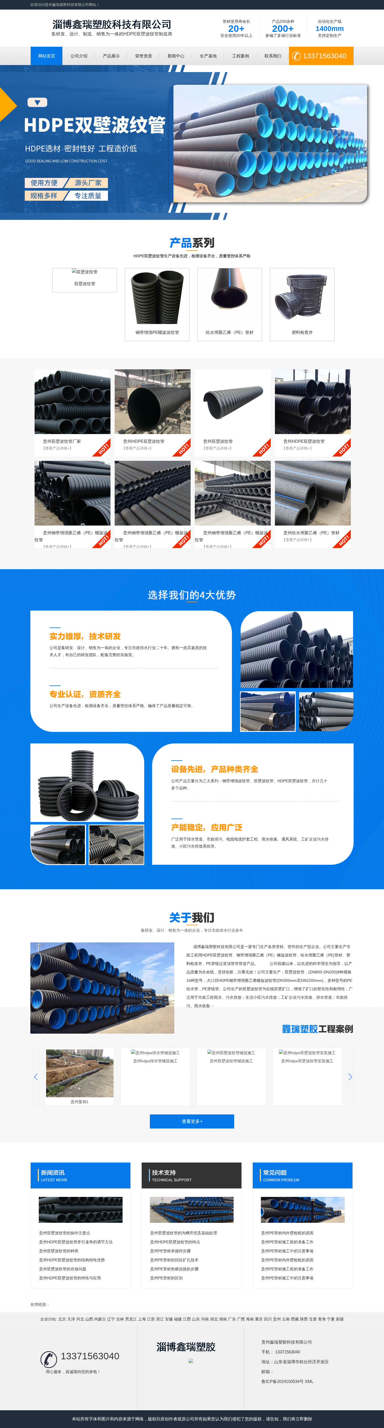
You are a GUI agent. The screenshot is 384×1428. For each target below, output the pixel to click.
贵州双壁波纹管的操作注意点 (64, 1233)
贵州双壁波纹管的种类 (58, 1251)
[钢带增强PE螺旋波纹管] (157, 296)
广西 (241, 1319)
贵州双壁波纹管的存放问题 (62, 1269)
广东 (232, 1319)
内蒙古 (100, 1319)
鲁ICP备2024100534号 (282, 1381)
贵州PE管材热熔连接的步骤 (174, 1269)
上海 (142, 1319)
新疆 (340, 1319)
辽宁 (111, 1319)
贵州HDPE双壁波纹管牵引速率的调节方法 (76, 1242)
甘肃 (313, 1319)
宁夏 (331, 1319)
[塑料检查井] (302, 296)
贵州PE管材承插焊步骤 (170, 1251)
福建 (178, 1319)
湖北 (214, 1319)
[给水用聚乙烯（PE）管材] (230, 296)
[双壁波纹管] (85, 271)
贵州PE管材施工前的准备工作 (287, 1242)
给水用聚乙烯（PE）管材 (230, 332)
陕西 (304, 1319)
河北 (80, 1319)
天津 (71, 1319)
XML (309, 1381)
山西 (89, 1319)
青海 (322, 1319)
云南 (286, 1319)
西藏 (295, 1319)
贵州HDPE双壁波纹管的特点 (175, 1242)
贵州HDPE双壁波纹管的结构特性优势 (72, 1260)
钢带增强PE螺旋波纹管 (157, 332)
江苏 (151, 1319)
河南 (205, 1319)
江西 (187, 1319)
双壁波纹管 (84, 283)
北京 (62, 1319)
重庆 (259, 1319)
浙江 (160, 1319)
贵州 (277, 1319)
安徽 (169, 1319)
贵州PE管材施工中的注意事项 (287, 1251)
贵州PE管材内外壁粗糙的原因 (287, 1233)
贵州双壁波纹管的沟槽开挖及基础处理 (183, 1233)
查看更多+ (192, 1121)
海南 (250, 1319)
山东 (196, 1319)
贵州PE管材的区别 (166, 1278)
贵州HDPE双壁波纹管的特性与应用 (70, 1278)
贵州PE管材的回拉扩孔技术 (174, 1260)
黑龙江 (131, 1319)
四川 (268, 1319)
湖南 (223, 1319)
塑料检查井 (302, 332)
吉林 (120, 1319)
